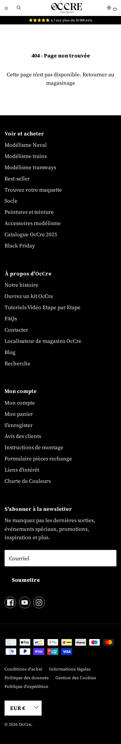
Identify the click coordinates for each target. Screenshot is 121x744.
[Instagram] (39, 602)
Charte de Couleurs (28, 480)
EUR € (17, 708)
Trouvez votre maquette (33, 189)
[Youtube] (24, 602)
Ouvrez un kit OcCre (29, 296)
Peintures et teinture (29, 211)
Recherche (17, 363)
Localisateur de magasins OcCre (43, 341)
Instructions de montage (34, 447)
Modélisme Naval (26, 144)
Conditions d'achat (23, 669)
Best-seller (17, 178)
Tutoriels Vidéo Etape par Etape (42, 307)
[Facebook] (10, 602)
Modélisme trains (26, 156)
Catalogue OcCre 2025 (31, 234)
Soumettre (26, 580)
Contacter (16, 329)
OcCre (25, 724)
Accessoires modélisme (33, 223)
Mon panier (19, 413)
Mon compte (20, 402)
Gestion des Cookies (75, 678)
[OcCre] (66, 8)
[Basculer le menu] (6, 8)
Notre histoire (21, 284)
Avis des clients (23, 436)
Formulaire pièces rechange (38, 458)
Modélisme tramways (30, 167)
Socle (11, 200)
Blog (10, 352)
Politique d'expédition (26, 686)
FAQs (11, 318)
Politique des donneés (27, 678)
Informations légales (70, 669)
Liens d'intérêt (22, 469)
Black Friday (20, 245)
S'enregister (19, 425)
